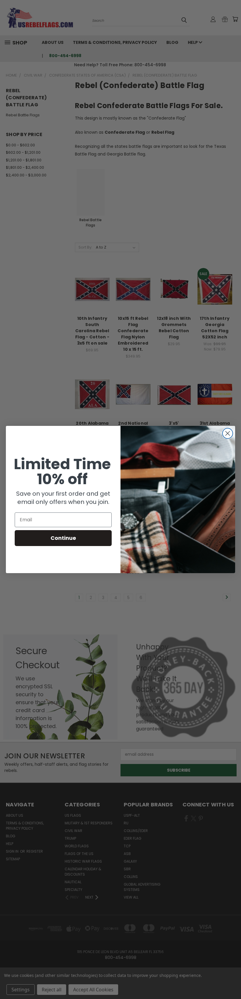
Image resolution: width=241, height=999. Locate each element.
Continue (63, 538)
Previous (232, 980)
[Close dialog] (227, 433)
